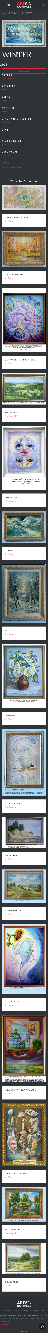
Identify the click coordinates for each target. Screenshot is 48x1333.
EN (8, 5)
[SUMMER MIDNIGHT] (24, 886)
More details (5, 1324)
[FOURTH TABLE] (24, 762)
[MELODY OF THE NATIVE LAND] (24, 1048)
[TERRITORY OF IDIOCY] (24, 1134)
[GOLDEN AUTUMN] (24, 249)
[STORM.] (24, 527)
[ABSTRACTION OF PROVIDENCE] (24, 320)
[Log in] (43, 5)
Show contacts (24, 71)
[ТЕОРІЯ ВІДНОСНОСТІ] (24, 197)
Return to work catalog (12, 167)
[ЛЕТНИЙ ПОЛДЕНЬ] (24, 1204)
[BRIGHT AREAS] (24, 389)
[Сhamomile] (24, 676)
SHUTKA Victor (8, 79)
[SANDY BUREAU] (24, 832)
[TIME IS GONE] (24, 959)
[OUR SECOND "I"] (24, 457)
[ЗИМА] (24, 593)
